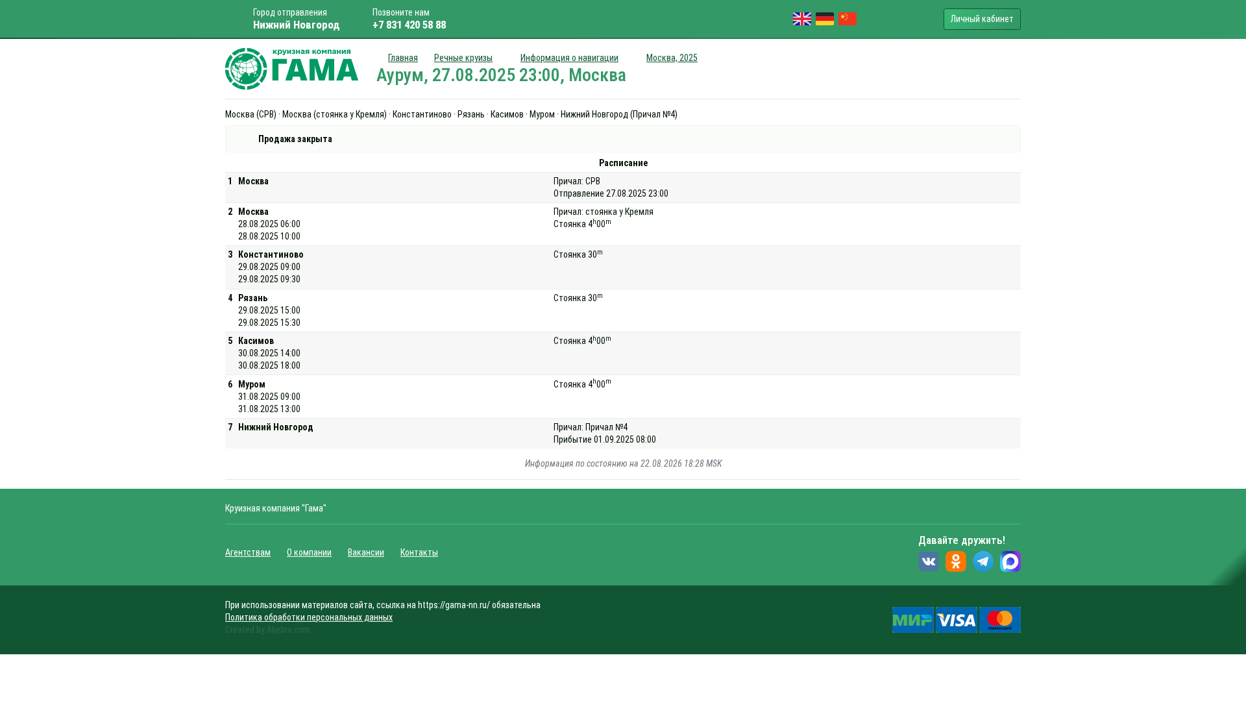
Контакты (419, 552)
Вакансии (366, 552)
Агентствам (248, 552)
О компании (309, 552)
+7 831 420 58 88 (409, 24)
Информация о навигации (569, 58)
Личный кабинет (982, 19)
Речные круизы (463, 58)
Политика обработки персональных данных (309, 617)
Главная (403, 58)
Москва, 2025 (672, 58)
